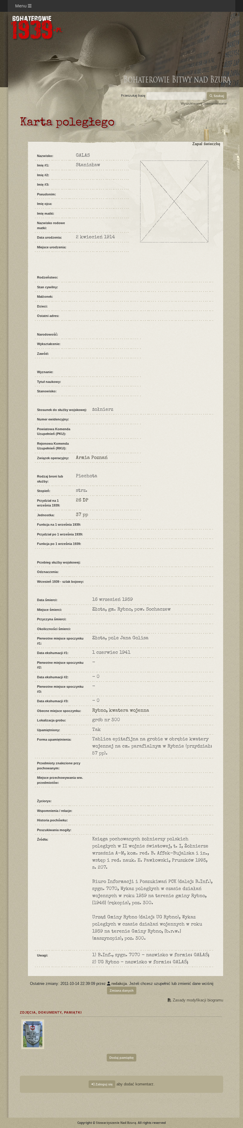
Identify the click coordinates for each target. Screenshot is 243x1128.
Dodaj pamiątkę (121, 1057)
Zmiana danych (122, 990)
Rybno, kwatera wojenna (120, 710)
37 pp (82, 515)
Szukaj (218, 95)
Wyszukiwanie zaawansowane (204, 103)
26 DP (82, 500)
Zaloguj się (104, 1084)
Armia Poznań (92, 458)
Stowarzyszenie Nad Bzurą (116, 1123)
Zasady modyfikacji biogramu (197, 1000)
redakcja (119, 983)
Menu (21, 6)
